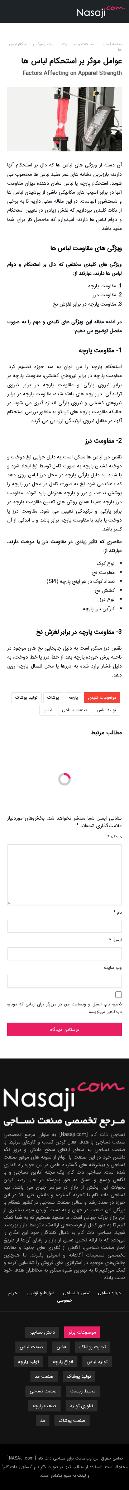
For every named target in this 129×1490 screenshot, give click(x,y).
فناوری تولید (81, 1406)
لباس (47, 710)
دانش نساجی (42, 1332)
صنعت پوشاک (72, 1420)
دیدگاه (115, 837)
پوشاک (53, 697)
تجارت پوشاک (93, 1347)
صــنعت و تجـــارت (79, 44)
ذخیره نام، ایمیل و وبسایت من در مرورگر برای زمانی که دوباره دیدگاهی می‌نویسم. (64, 1008)
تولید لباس (106, 710)
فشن (61, 1347)
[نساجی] (101, 5)
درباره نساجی (109, 1292)
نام (118, 912)
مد (42, 1420)
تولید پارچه (28, 1362)
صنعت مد (44, 1376)
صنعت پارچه (44, 1406)
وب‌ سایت (113, 967)
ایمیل (115, 940)
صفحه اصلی (112, 44)
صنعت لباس (31, 1347)
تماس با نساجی (77, 1292)
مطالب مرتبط (106, 733)
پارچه (73, 697)
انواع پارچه (63, 1362)
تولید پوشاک (26, 697)
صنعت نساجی (74, 710)
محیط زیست (83, 1391)
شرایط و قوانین (40, 1292)
